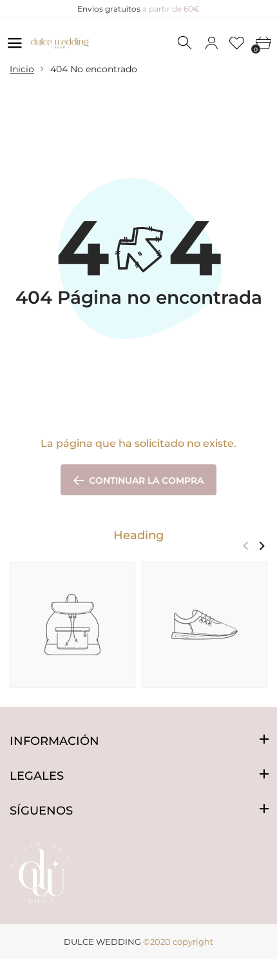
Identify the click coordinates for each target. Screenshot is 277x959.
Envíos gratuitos (138, 9)
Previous (245, 546)
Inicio (22, 69)
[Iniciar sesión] (211, 43)
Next (262, 546)
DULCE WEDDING (102, 941)
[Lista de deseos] (237, 43)
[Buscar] (185, 43)
